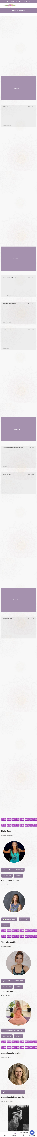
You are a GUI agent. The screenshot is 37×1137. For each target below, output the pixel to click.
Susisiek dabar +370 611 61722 (14, 869)
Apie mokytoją (7, 875)
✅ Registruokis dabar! (9, 919)
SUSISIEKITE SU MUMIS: (19, 1)
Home (15, 10)
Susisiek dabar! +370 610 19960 (14, 1092)
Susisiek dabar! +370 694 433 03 (14, 1030)
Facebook (18, 875)
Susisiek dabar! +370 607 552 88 (14, 981)
